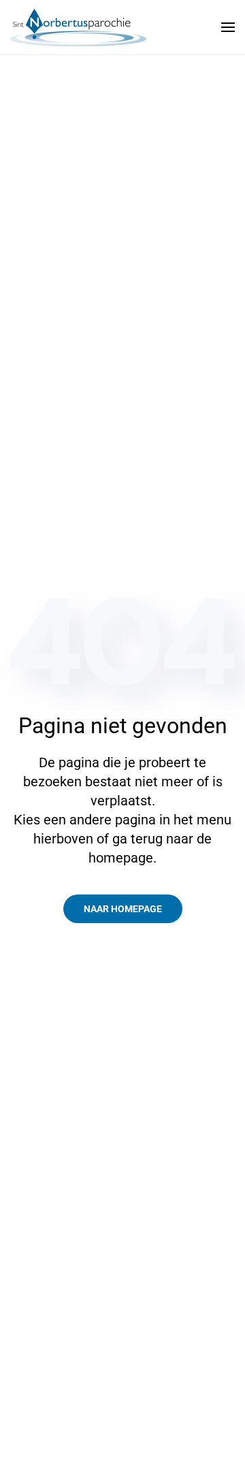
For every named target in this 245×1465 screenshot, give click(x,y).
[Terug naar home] (78, 27)
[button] (228, 27)
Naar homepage (123, 908)
